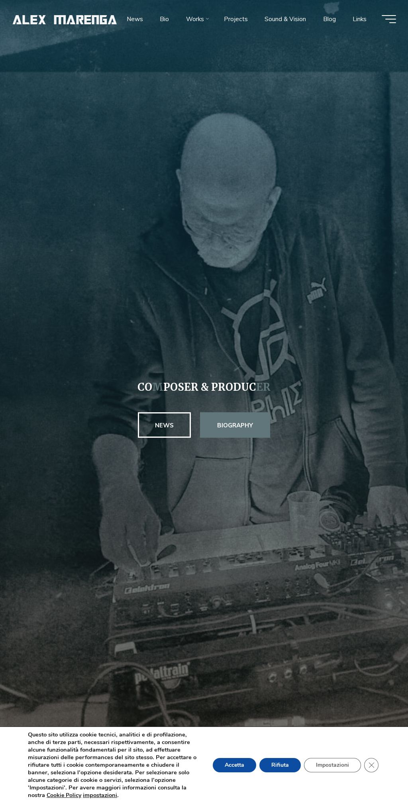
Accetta (234, 765)
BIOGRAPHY (235, 425)
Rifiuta (280, 765)
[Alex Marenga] (65, 19)
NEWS (164, 425)
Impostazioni (332, 765)
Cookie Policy (64, 795)
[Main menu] (389, 19)
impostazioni (100, 795)
